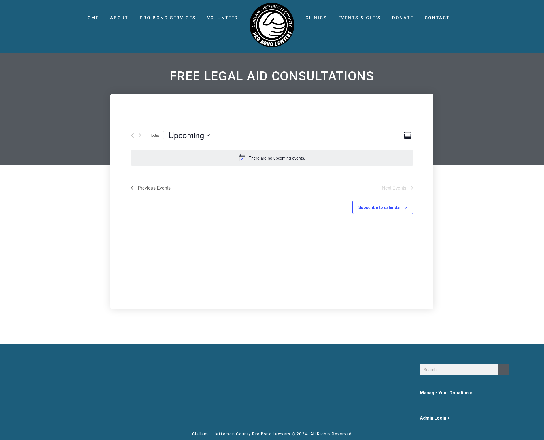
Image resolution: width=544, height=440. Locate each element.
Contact (437, 17)
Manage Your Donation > (446, 393)
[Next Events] (139, 135)
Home (91, 17)
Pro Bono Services (168, 17)
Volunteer (222, 17)
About (119, 17)
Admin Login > (435, 418)
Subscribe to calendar (379, 207)
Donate (402, 17)
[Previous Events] (132, 135)
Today (155, 135)
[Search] (503, 369)
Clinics (316, 17)
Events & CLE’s (359, 17)
